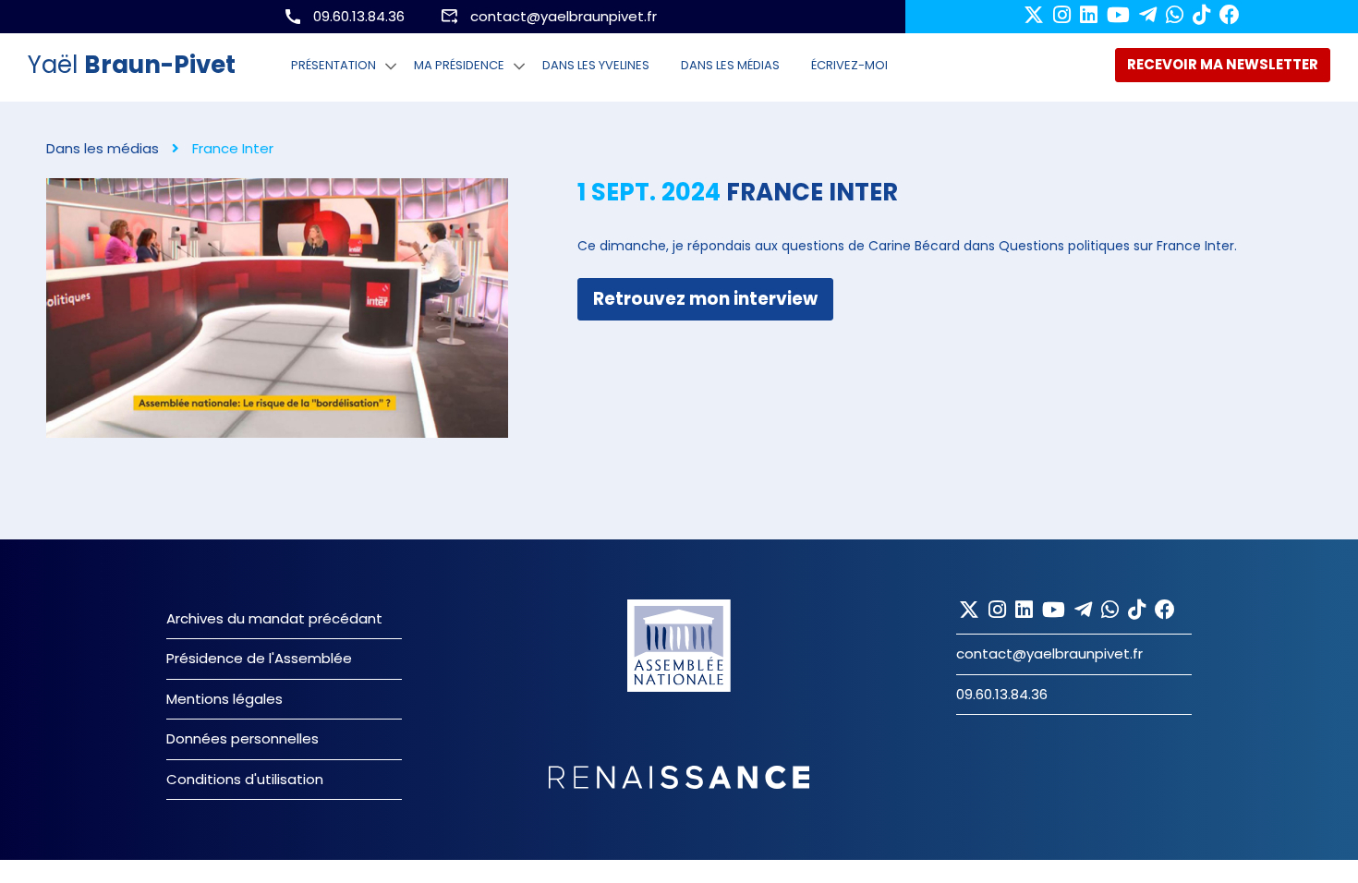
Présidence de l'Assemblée (259, 658)
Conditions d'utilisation (244, 779)
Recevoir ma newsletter (1222, 64)
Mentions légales (224, 698)
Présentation (333, 65)
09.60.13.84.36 (359, 16)
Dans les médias (730, 65)
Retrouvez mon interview (705, 298)
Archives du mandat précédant (274, 618)
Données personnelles (242, 738)
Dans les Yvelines (595, 65)
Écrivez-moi (849, 65)
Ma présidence (459, 65)
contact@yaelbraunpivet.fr (563, 16)
